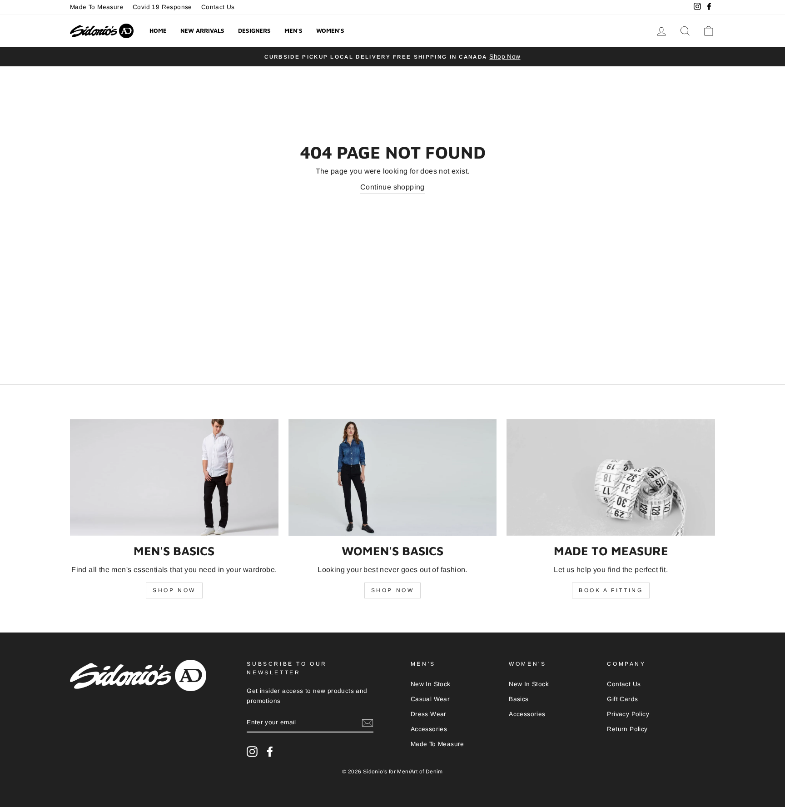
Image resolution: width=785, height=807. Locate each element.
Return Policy (627, 729)
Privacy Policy (628, 714)
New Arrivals (202, 30)
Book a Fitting (611, 590)
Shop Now (174, 590)
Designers (254, 30)
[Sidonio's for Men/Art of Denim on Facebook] (269, 751)
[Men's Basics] (174, 477)
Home (158, 30)
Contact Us (218, 7)
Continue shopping (392, 187)
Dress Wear (429, 714)
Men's (293, 30)
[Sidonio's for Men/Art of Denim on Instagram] (252, 751)
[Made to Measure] (611, 477)
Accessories (429, 729)
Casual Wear (430, 699)
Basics (518, 699)
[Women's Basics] (392, 477)
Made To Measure (97, 7)
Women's (330, 30)
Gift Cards (622, 699)
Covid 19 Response (162, 7)
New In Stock (431, 684)
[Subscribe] (367, 723)
